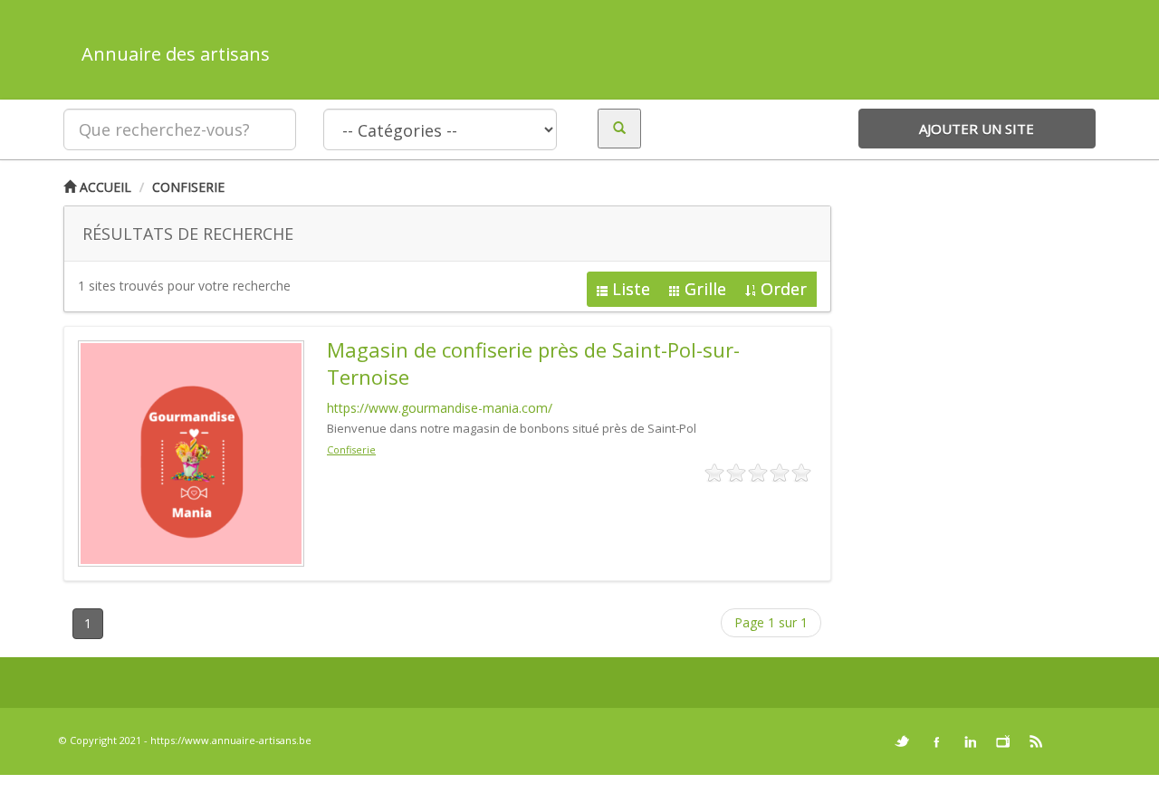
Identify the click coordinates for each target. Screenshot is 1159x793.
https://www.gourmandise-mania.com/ (439, 407)
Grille (705, 289)
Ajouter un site (976, 128)
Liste (631, 289)
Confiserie (188, 187)
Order (784, 289)
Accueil (103, 187)
